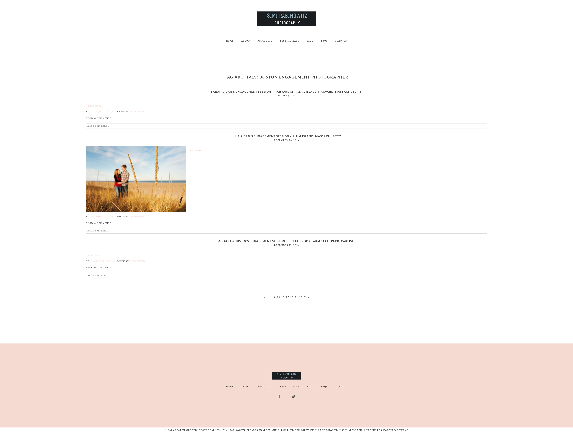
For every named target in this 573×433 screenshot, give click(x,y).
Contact (341, 41)
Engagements (137, 112)
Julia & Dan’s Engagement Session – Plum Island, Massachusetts (286, 136)
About (245, 41)
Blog (310, 41)
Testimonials (289, 41)
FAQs (324, 41)
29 (296, 297)
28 (291, 297)
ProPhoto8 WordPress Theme (387, 430)
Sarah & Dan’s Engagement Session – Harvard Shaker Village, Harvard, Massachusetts (286, 91)
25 (278, 297)
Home (230, 41)
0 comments (98, 118)
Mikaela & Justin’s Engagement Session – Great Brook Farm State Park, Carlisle (286, 241)
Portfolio (264, 41)
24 (274, 297)
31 (305, 297)
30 (300, 297)
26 (282, 297)
